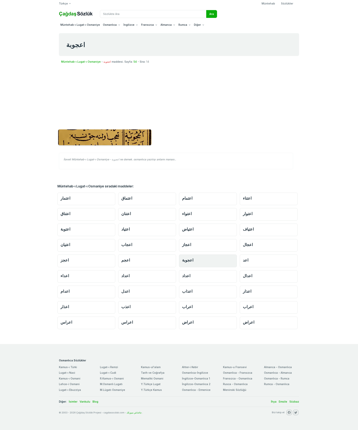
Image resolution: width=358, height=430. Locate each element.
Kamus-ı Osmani (69, 378)
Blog (95, 401)
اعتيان (65, 244)
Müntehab (268, 3)
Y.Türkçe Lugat (151, 384)
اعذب (126, 306)
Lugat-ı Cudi (108, 372)
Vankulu (85, 401)
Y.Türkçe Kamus (151, 389)
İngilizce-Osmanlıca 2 (196, 384)
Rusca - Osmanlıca (235, 384)
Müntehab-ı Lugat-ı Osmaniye (80, 24)
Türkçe (63, 3)
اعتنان (126, 213)
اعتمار (65, 198)
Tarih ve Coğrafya (152, 372)
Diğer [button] (197, 24)
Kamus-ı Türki (68, 367)
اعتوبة (65, 229)
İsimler (73, 401)
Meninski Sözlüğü (234, 389)
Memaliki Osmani (152, 378)
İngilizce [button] (128, 24)
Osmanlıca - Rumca (276, 378)
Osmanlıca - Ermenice (196, 389)
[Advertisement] (179, 95)
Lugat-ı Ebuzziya (70, 389)
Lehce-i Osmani (69, 384)
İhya (274, 401)
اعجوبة (188, 260)
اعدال (247, 275)
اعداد (125, 275)
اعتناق (65, 213)
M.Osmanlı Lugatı (111, 384)
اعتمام (187, 198)
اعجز (65, 260)
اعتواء (187, 213)
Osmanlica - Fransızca (237, 372)
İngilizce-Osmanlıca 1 (196, 378)
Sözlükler (287, 3)
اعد (246, 260)
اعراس (66, 322)
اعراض (188, 322)
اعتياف (248, 229)
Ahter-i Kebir (190, 367)
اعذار (247, 291)
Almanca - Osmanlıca (278, 367)
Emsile (283, 401)
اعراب (187, 306)
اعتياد (125, 229)
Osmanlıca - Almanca (278, 372)
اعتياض (188, 229)
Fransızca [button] (147, 24)
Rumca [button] (182, 24)
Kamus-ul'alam (151, 367)
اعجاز (186, 244)
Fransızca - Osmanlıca (237, 378)
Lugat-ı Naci (67, 372)
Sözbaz (294, 401)
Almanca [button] (166, 24)
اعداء (65, 275)
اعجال (248, 244)
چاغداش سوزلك (134, 412)
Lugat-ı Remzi (109, 367)
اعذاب (187, 291)
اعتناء (247, 198)
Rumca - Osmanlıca (276, 384)
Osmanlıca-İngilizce (195, 372)
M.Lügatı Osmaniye (112, 389)
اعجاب (126, 244)
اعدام (65, 291)
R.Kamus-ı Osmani (112, 378)
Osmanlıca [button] (110, 24)
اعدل (125, 291)
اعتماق (126, 198)
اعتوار (248, 213)
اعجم (125, 260)
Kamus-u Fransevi (235, 367)
